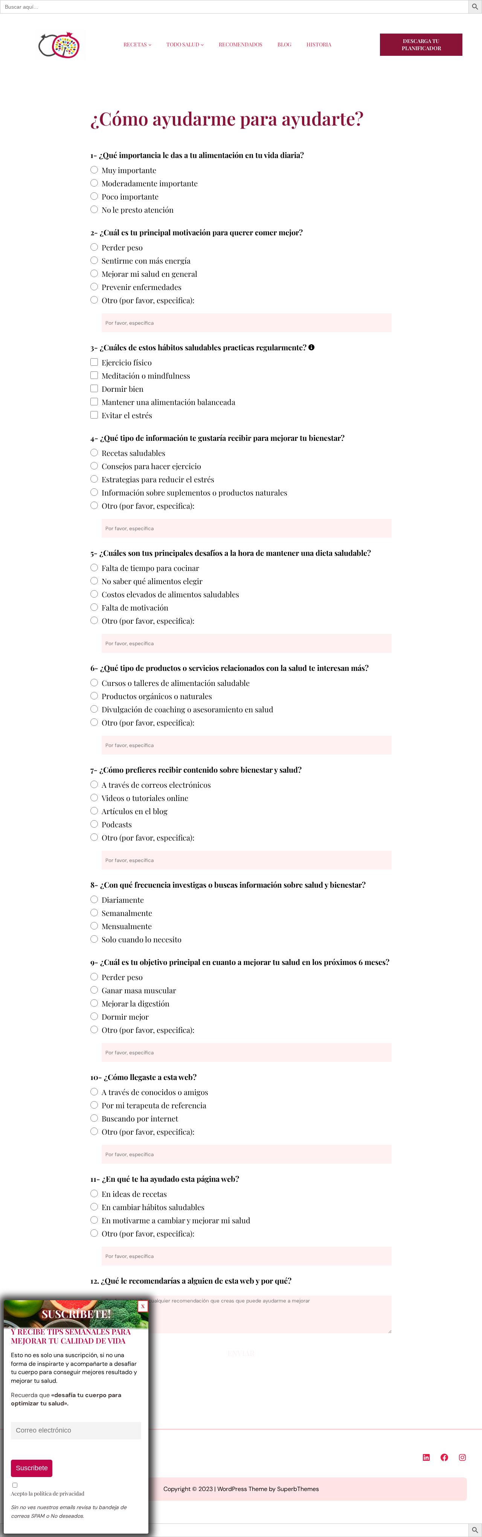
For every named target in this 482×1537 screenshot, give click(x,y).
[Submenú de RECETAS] (149, 44)
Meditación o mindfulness (146, 375)
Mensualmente (127, 926)
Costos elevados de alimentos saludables (170, 594)
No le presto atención (138, 209)
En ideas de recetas (134, 1194)
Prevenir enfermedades (142, 287)
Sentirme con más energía (146, 260)
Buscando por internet (140, 1118)
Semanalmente (127, 913)
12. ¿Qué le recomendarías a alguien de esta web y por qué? (190, 1280)
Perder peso (122, 247)
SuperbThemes (298, 1489)
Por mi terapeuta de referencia (154, 1105)
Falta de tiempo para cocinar (150, 568)
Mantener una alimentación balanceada (168, 402)
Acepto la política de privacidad (47, 1493)
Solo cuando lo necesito (142, 939)
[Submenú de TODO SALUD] (202, 44)
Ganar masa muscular (139, 990)
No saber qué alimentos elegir (152, 581)
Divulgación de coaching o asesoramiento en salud (187, 709)
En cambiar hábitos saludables (153, 1207)
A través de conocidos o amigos (155, 1092)
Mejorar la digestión (135, 1003)
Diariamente (123, 899)
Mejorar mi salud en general (149, 273)
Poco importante (130, 196)
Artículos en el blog (135, 811)
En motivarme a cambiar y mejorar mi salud (176, 1220)
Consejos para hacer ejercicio (151, 466)
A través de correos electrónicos (156, 784)
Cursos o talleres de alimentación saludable (176, 683)
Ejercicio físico (127, 362)
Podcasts (117, 824)
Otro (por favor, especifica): (148, 300)
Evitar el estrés (127, 415)
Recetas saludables (133, 453)
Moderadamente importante (150, 183)
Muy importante (129, 170)
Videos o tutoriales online (145, 798)
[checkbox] (94, 362)
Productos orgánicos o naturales (157, 696)
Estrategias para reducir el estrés (158, 479)
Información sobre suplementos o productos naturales (194, 492)
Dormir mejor (125, 1016)
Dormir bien (122, 388)
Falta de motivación (135, 607)
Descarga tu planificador (421, 44)
